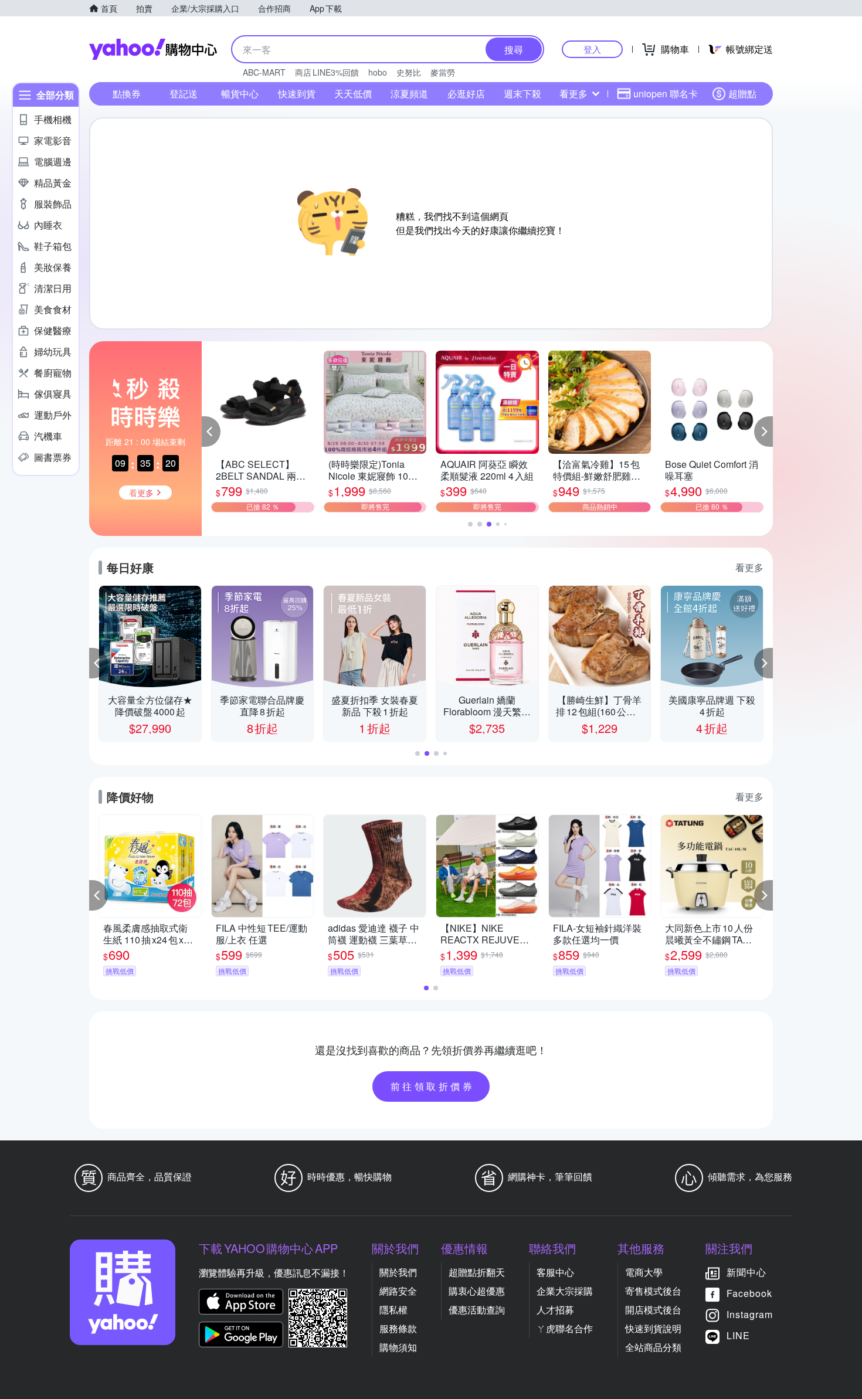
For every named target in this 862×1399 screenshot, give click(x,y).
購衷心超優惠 (477, 1291)
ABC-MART (264, 72)
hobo (377, 72)
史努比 (408, 72)
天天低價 (353, 93)
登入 (592, 49)
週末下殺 (522, 93)
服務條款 (398, 1328)
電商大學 (644, 1272)
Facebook (749, 1293)
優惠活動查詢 (477, 1309)
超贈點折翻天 (477, 1272)
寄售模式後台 (653, 1291)
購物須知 (398, 1347)
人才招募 (555, 1309)
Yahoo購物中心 (153, 49)
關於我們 (398, 1272)
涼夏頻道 (409, 93)
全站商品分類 (653, 1347)
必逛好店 (466, 93)
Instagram (750, 1314)
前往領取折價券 (433, 1086)
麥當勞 (442, 72)
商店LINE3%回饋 (327, 72)
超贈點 (742, 93)
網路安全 (398, 1291)
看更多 (573, 93)
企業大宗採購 (565, 1291)
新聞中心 (746, 1272)
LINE (738, 1335)
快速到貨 (296, 93)
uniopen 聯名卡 (665, 93)
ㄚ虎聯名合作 (565, 1328)
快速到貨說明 (653, 1328)
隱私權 (393, 1309)
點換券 (127, 93)
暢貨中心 (240, 93)
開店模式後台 (653, 1309)
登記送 (183, 93)
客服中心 (555, 1272)
